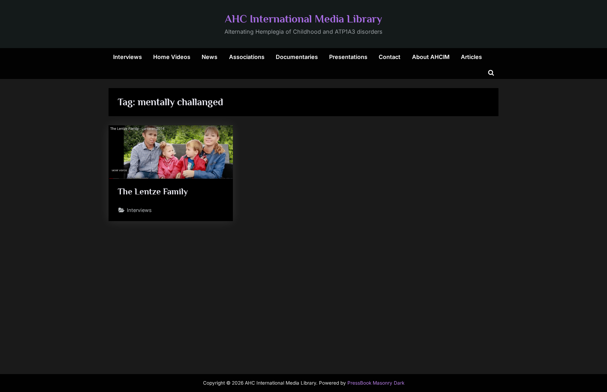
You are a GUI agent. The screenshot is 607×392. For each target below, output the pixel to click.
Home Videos (171, 56)
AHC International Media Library (303, 19)
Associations (247, 56)
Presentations (348, 56)
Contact (389, 56)
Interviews (127, 56)
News (209, 56)
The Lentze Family (153, 191)
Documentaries (297, 56)
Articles (471, 56)
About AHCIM (431, 56)
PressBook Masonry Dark (375, 383)
